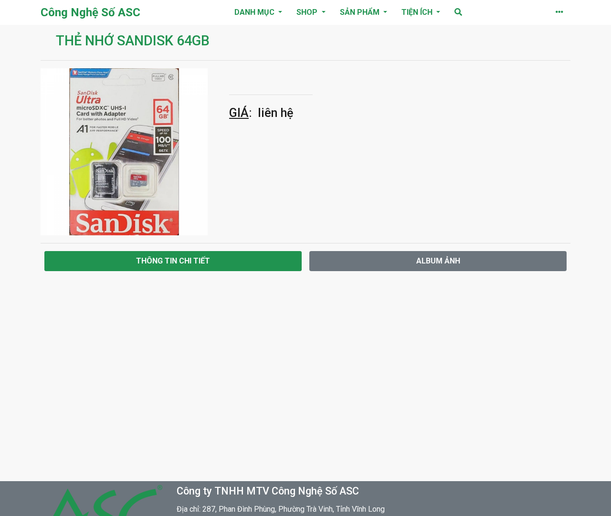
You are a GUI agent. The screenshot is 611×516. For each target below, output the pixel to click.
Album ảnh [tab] (438, 260)
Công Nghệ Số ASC (90, 12)
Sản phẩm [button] (360, 12)
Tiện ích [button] (417, 12)
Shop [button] (307, 12)
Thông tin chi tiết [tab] (173, 260)
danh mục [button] (255, 12)
